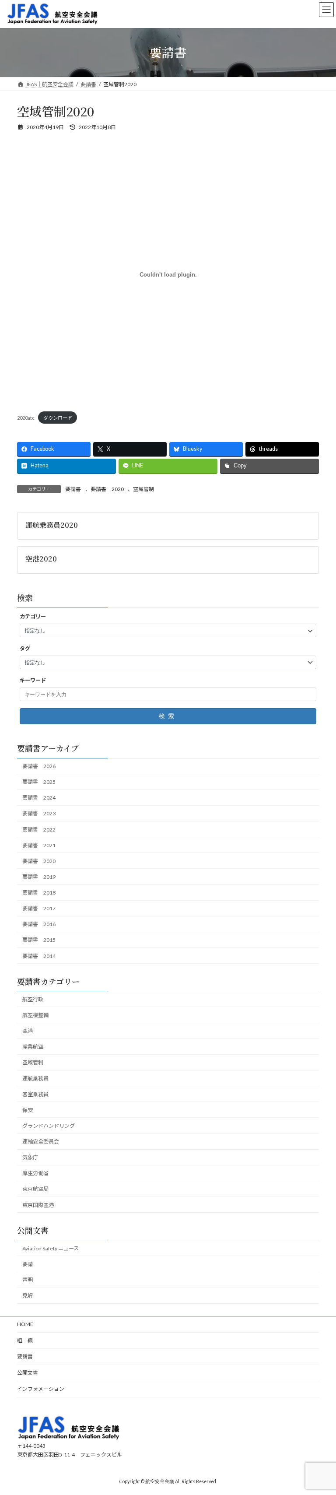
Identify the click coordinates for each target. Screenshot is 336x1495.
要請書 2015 (39, 940)
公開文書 (27, 1372)
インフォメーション (40, 1389)
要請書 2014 (39, 956)
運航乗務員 (35, 1078)
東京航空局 (35, 1189)
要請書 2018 (39, 892)
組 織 (25, 1340)
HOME (25, 1324)
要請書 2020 (107, 489)
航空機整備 (35, 1015)
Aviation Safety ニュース (50, 1248)
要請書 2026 (39, 766)
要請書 (73, 489)
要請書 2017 (39, 908)
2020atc (26, 418)
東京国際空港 (38, 1205)
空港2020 (41, 559)
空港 (27, 1031)
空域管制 (143, 489)
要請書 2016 (39, 924)
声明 (27, 1280)
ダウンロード (57, 418)
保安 (27, 1110)
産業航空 (32, 1047)
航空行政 (32, 999)
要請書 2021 (39, 845)
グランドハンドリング (48, 1126)
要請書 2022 (39, 829)
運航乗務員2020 (51, 524)
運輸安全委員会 (40, 1141)
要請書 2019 (39, 877)
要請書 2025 (39, 782)
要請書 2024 (39, 798)
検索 (168, 716)
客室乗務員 (35, 1094)
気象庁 (30, 1157)
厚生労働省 (35, 1173)
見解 (27, 1296)
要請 (27, 1264)
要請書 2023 (39, 814)
